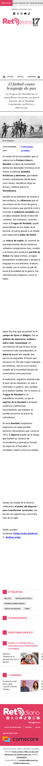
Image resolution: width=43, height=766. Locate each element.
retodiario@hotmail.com (28, 760)
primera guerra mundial (14, 603)
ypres (27, 609)
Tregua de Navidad (12, 609)
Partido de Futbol (24, 598)
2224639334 (21, 757)
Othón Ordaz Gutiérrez (27, 148)
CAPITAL (20, 77)
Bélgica (7, 598)
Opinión (28, 727)
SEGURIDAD (31, 77)
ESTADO (10, 77)
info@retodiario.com (21, 763)
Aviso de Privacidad (12, 727)
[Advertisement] (21, 52)
